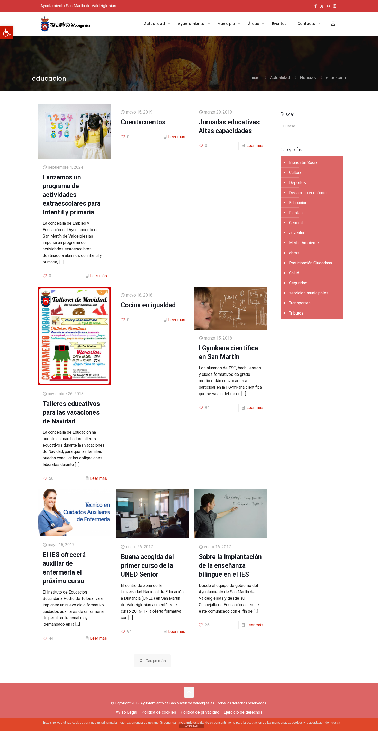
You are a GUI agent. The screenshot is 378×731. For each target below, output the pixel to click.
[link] (6, 32)
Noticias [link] (308, 77)
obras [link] (294, 252)
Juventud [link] (297, 232)
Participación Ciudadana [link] (310, 262)
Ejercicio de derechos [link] (243, 712)
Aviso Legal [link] (126, 712)
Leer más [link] (98, 275)
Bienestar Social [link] (303, 162)
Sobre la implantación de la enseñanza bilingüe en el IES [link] (230, 565)
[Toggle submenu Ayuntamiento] (208, 23)
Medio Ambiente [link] (304, 242)
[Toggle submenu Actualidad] (169, 23)
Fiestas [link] (296, 212)
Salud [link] (294, 273)
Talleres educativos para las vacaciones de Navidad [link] (71, 412)
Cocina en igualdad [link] (148, 305)
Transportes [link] (300, 303)
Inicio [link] (254, 77)
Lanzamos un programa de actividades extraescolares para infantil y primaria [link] (71, 194)
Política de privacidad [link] (200, 712)
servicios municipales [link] (308, 293)
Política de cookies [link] (158, 712)
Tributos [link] (296, 313)
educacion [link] (336, 77)
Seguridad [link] (298, 283)
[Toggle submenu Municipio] (239, 23)
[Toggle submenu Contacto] (319, 23)
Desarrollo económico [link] (309, 192)
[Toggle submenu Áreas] (263, 23)
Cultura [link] (295, 172)
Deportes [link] (297, 182)
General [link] (296, 222)
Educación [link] (298, 202)
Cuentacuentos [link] (143, 122)
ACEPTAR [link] (191, 726)
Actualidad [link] (280, 77)
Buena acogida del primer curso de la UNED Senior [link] (147, 565)
